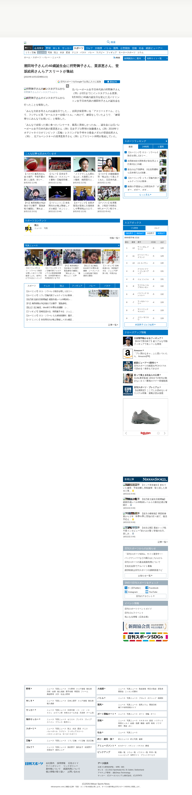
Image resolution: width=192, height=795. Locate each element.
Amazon (138, 350)
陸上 (56, 52)
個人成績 (60, 692)
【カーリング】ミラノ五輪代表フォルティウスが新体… (50, 295)
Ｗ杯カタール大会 (71, 713)
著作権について (53, 769)
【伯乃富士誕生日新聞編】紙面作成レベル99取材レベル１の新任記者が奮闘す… (145, 502)
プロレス (142, 698)
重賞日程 (152, 705)
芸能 (134, 48)
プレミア (88, 719)
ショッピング (123, 755)
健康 (140, 739)
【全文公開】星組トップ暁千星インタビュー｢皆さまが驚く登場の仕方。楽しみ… (144, 531)
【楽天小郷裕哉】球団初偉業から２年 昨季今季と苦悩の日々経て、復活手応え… (145, 516)
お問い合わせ (74, 772)
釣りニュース (123, 739)
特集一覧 (114, 238)
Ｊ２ (83, 710)
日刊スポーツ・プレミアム (146, 387)
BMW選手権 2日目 (131, 238)
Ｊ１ (78, 710)
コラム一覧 (131, 752)
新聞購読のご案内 (132, 58)
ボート (141, 714)
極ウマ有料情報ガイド (127, 707)
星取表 (160, 689)
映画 (153, 723)
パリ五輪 (81, 741)
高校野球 (50, 694)
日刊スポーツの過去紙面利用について (142, 562)
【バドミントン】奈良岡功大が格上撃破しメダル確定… (50, 319)
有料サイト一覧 (154, 58)
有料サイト (134, 755)
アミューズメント (106, 745)
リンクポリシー (70, 766)
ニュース (42, 52)
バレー (91, 52)
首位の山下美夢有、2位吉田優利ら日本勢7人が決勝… (143, 171)
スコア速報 (80, 689)
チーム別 (90, 713)
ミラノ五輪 (30, 52)
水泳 (62, 52)
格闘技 (160, 698)
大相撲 (98, 48)
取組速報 (142, 689)
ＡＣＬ (49, 713)
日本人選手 (72, 701)
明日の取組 (151, 689)
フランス (59, 722)
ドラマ (158, 723)
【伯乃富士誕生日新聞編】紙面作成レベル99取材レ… (49, 299)
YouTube (153, 592)
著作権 (110, 787)
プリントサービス (148, 755)
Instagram (133, 592)
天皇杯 (82, 713)
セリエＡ (71, 719)
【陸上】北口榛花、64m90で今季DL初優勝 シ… (47, 307)
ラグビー (100, 52)
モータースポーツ (127, 52)
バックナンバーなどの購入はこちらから (143, 558)
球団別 (77, 692)
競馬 (115, 48)
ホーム (29, 48)
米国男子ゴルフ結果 (144, 324)
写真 (50, 52)
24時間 (145, 146)
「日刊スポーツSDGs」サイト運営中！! (143, 554)
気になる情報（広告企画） (137, 617)
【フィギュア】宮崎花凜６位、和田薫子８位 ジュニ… (50, 311)
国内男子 (71, 747)
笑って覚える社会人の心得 (146, 375)
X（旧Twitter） (135, 588)
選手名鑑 (69, 692)
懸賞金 (121, 692)
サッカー (67, 48)
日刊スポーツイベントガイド (138, 609)
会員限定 (39, 48)
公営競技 (125, 48)
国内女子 (79, 747)
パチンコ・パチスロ (136, 746)
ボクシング (151, 698)
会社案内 (50, 763)
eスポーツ (122, 746)
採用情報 (61, 763)
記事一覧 (112, 325)
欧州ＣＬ (67, 722)
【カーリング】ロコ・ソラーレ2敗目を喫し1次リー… (143, 154)
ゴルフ (89, 48)
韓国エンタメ (123, 723)
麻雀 (147, 746)
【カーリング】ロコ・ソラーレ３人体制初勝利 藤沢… (50, 315)
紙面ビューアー (154, 48)
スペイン (50, 722)
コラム (140, 52)
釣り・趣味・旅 (105, 739)
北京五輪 (90, 741)
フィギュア (111, 52)
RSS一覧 (153, 752)
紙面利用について (71, 769)
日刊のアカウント (144, 596)
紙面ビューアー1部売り (145, 362)
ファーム (84, 692)
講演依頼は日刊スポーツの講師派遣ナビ (143, 570)
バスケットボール (54, 734)
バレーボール (52, 731)
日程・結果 (51, 692)
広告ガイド (73, 763)
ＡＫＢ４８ (143, 721)
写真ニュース (31, 245)
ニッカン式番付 (131, 692)
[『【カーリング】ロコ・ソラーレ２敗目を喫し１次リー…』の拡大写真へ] (103, 305)
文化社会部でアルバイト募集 (138, 566)
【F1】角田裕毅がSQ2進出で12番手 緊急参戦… (47, 303)
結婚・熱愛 (134, 723)
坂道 (151, 721)
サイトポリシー (53, 766)
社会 (141, 48)
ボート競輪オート (106, 714)
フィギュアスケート (76, 731)
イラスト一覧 (142, 752)
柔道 (68, 52)
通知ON (113, 82)
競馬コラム (143, 705)
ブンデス (79, 719)
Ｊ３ (88, 710)
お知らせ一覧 (144, 575)
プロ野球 (71, 689)
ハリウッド (158, 721)
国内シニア (59, 750)
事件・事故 (122, 726)
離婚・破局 (145, 723)
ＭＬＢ (56, 48)
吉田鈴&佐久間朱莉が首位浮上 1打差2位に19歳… (143, 162)
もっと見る (144, 194)
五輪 (28, 740)
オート (153, 714)
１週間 (160, 146)
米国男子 (88, 747)
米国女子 (50, 750)
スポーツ (78, 48)
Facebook (153, 588)
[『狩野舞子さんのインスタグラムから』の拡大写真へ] (46, 89)
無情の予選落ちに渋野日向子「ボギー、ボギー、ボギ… (143, 188)
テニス (75, 52)
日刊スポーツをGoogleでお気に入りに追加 (80, 81)
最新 (131, 146)
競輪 (147, 714)
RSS (118, 57)
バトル (107, 48)
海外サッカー (32, 719)
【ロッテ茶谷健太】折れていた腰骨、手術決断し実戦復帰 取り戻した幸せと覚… (145, 488)
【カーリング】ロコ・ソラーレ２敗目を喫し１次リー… (50, 291)
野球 (48, 48)
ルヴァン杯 (58, 713)
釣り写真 (134, 739)
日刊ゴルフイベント (134, 613)
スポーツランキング (135, 141)
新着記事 (129, 479)
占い (130, 726)
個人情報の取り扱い (55, 772)
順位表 (89, 689)
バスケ (83, 52)
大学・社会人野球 (62, 694)
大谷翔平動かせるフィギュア (147, 338)
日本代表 (71, 710)
